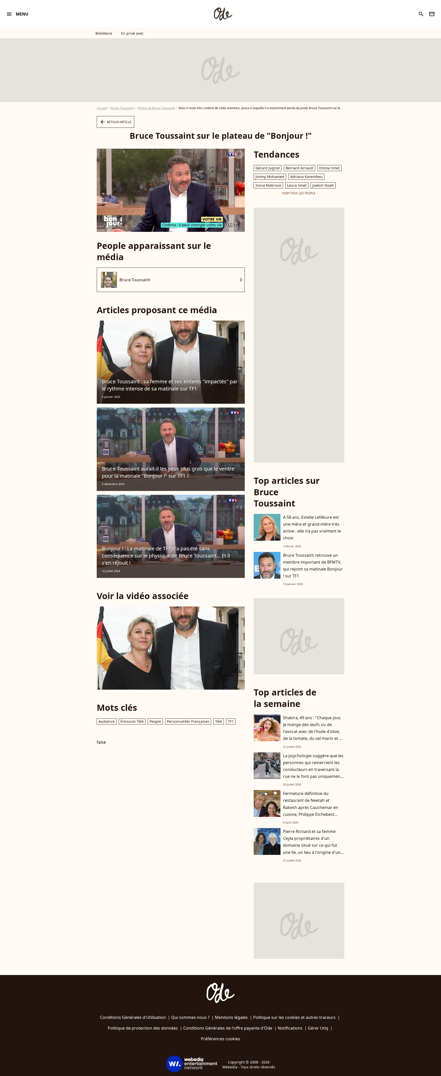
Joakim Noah (323, 185)
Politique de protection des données (143, 1028)
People (155, 721)
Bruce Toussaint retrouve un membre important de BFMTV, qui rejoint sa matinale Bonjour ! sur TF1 (313, 565)
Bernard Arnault (299, 168)
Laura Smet (297, 185)
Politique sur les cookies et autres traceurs (294, 1017)
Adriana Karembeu (306, 176)
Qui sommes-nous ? (190, 1017)
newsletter (432, 14)
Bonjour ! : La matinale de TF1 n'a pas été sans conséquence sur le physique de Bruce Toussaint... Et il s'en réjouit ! (166, 555)
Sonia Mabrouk (268, 185)
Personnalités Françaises (188, 721)
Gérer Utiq (318, 1028)
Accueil (102, 108)
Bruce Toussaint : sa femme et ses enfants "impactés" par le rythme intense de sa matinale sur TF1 (170, 385)
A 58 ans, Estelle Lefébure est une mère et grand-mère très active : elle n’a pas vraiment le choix (312, 527)
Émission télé (132, 721)
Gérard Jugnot (267, 168)
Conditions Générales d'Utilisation (133, 1017)
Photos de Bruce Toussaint (156, 108)
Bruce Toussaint (122, 108)
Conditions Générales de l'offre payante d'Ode (227, 1028)
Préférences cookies (220, 1039)
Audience (107, 721)
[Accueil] (223, 14)
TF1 (231, 721)
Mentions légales (231, 1017)
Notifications (290, 1028)
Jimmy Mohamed (269, 176)
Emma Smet (329, 168)
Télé (218, 721)
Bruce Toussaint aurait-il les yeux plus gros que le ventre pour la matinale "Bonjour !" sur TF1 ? (168, 472)
